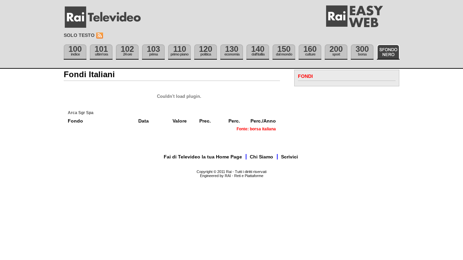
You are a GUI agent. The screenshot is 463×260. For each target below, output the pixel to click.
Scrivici (289, 156)
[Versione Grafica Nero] (388, 52)
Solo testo (79, 35)
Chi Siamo (261, 156)
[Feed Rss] (100, 35)
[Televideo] (106, 17)
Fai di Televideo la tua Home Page (203, 156)
